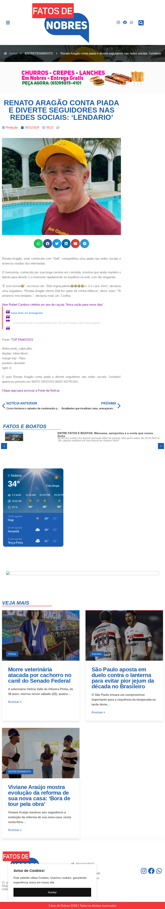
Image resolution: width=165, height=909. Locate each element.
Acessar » (15, 701)
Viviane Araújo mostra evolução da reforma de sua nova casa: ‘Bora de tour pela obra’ (39, 795)
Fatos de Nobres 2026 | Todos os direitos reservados (82, 905)
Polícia (12, 654)
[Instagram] (118, 22)
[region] (52, 882)
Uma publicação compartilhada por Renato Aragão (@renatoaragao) (56, 322)
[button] (7, 22)
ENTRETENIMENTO (19, 771)
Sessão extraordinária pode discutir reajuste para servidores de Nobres (107, 433)
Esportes (97, 654)
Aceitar (52, 892)
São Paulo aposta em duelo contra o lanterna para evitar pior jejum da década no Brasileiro (123, 678)
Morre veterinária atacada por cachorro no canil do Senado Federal (39, 675)
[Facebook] (125, 22)
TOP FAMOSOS (22, 339)
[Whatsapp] (132, 22)
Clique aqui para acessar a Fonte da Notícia (30, 390)
